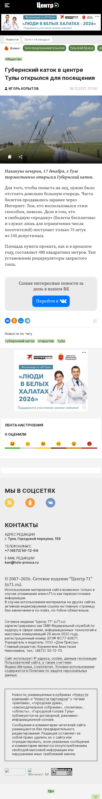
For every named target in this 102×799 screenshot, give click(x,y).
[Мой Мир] (21, 321)
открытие (46, 341)
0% (12, 443)
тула (61, 341)
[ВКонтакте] (7, 321)
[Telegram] (27, 321)
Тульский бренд (81, 48)
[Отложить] (9, 157)
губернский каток (19, 341)
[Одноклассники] (14, 321)
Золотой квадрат (37, 39)
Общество (13, 59)
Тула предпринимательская (44, 48)
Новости (12, 39)
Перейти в (47, 301)
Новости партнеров (51, 699)
